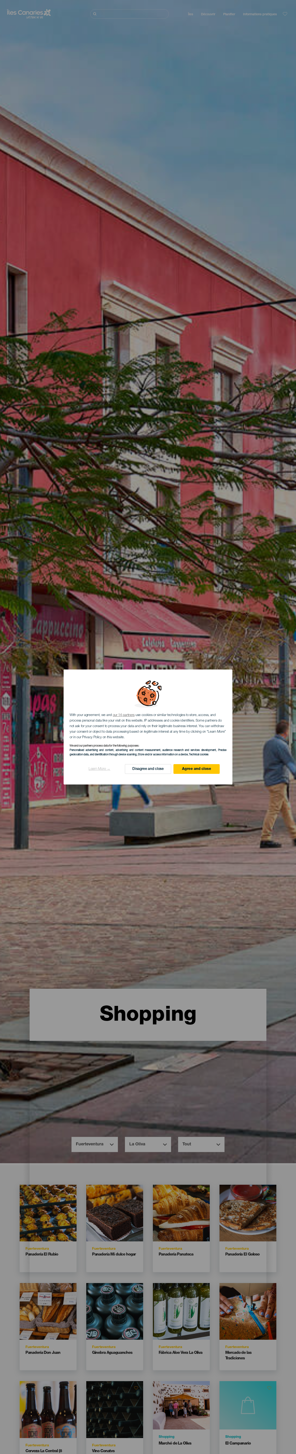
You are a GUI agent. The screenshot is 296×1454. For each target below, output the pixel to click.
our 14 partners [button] (124, 715)
